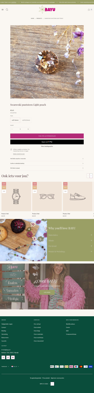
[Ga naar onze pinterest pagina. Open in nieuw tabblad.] (13, 357)
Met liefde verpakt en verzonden (18, 158)
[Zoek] (7, 10)
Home (32, 18)
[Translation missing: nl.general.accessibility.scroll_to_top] (52, 384)
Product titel (5, 213)
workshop (8, 2)
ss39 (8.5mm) (26, 120)
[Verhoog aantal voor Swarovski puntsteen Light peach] (28, 129)
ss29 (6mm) (15, 120)
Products (39, 18)
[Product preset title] (16, 196)
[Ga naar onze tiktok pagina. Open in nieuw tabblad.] (8, 357)
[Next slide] (91, 176)
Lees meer (47, 292)
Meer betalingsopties (47, 146)
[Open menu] (3, 10)
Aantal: (12, 125)
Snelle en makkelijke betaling (17, 163)
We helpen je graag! (15, 168)
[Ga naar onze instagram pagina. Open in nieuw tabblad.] (3, 357)
